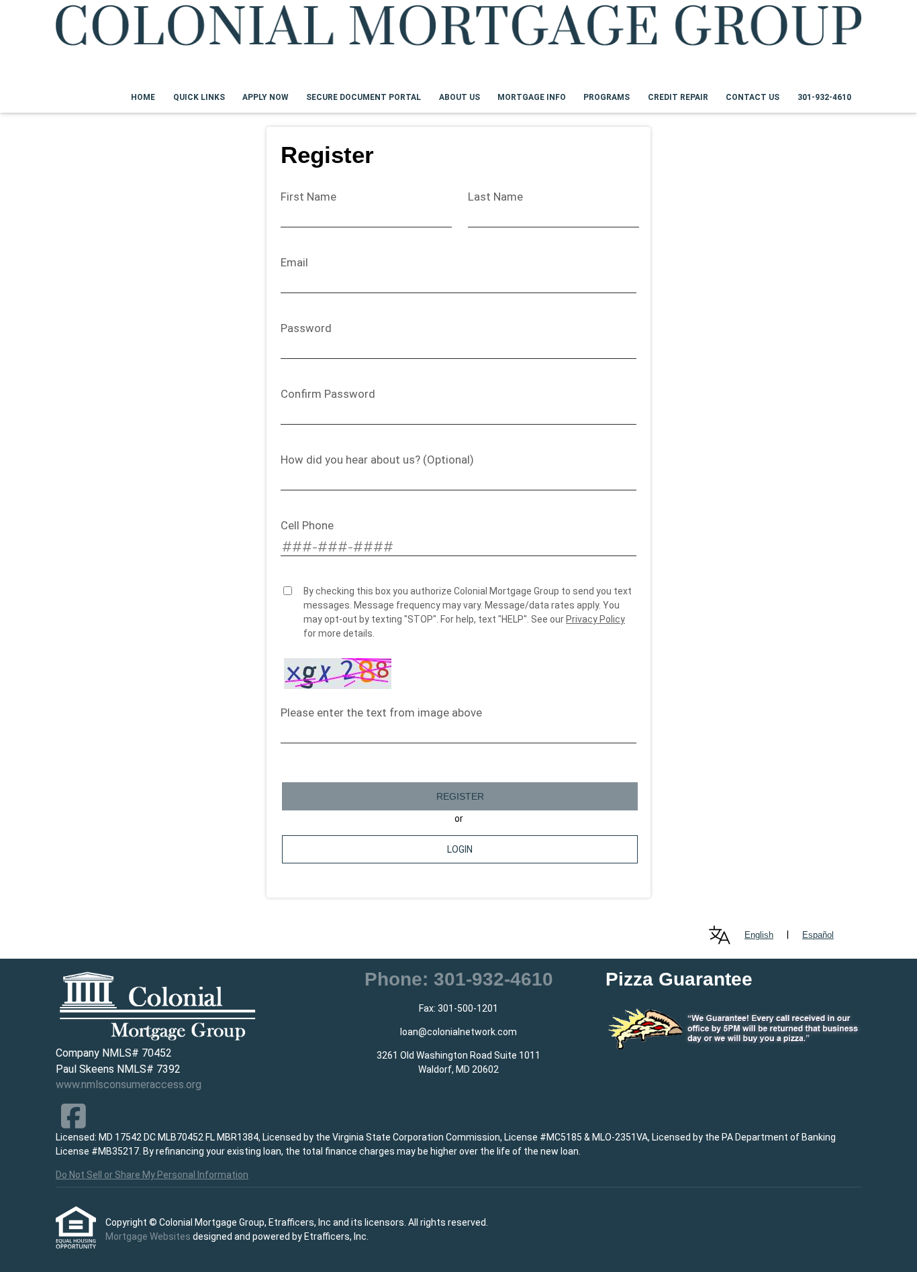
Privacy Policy (595, 619)
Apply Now (265, 97)
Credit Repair (678, 97)
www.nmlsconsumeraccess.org (128, 1084)
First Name (308, 196)
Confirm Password (328, 394)
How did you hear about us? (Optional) (377, 459)
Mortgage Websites (149, 1236)
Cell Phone (307, 525)
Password (306, 328)
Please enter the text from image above (381, 712)
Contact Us (752, 97)
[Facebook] (73, 1116)
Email (294, 262)
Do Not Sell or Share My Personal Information (152, 1174)
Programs (606, 97)
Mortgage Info (531, 97)
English (758, 935)
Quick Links (199, 97)
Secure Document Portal (363, 97)
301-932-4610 (824, 97)
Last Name (495, 196)
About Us (459, 97)
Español (818, 935)
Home (143, 97)
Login (460, 849)
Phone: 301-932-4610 (459, 979)
